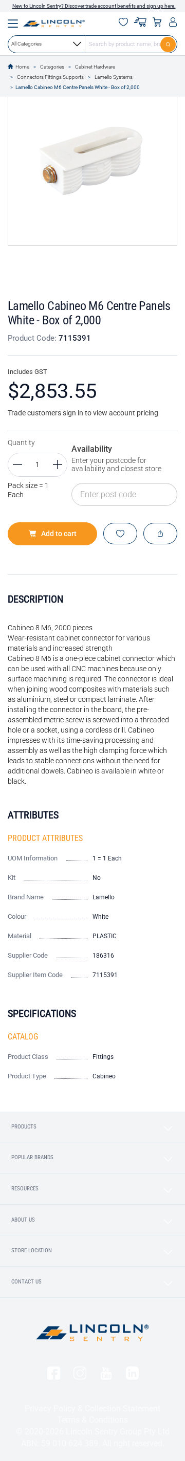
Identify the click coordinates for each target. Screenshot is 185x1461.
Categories (52, 67)
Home (22, 67)
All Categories (26, 44)
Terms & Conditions (92, 1420)
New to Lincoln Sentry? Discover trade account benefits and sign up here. (94, 6)
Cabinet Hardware (95, 67)
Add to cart (59, 533)
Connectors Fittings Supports (50, 77)
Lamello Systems (114, 77)
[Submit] (168, 44)
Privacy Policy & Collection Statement (92, 1408)
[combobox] (92, 44)
